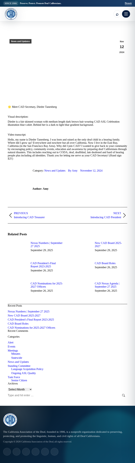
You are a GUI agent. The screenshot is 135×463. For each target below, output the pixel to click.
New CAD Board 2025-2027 (108, 244)
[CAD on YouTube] (35, 452)
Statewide (16, 357)
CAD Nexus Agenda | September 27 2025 (107, 285)
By (73, 170)
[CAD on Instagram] (7, 452)
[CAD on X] (45, 452)
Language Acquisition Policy (27, 369)
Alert (10, 342)
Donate (128, 3)
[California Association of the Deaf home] (11, 14)
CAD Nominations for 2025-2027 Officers (47, 285)
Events (11, 346)
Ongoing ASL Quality (23, 373)
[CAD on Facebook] (26, 452)
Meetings (13, 350)
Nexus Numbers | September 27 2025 (46, 244)
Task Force (14, 377)
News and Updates (20, 41)
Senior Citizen (19, 380)
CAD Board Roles (105, 263)
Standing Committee (19, 365)
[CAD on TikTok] (16, 452)
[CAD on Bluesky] (54, 452)
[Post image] (17, 249)
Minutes (15, 353)
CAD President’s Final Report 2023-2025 (43, 265)
